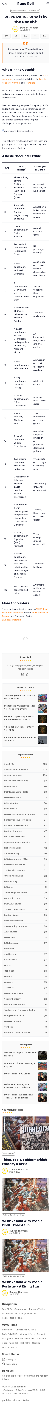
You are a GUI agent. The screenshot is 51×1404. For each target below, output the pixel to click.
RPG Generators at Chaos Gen (30, 1338)
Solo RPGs (7, 1309)
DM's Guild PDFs (10, 1334)
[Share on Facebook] (16, 36)
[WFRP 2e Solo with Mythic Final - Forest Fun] (25, 1194)
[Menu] (47, 3)
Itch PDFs (25, 1342)
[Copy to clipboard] (44, 36)
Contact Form (27, 1334)
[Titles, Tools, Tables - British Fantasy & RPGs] (25, 1133)
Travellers (30, 82)
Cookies (36, 1342)
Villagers (6, 82)
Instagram (7, 1338)
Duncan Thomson (29, 27)
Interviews (7, 1313)
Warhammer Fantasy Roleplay (25, 11)
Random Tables (37, 1309)
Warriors (16, 82)
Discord (41, 1334)
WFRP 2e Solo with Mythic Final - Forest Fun (22, 1223)
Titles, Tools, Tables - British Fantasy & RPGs (24, 1162)
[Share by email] (35, 36)
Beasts (42, 79)
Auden (26, 1400)
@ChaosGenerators (11, 619)
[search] (3, 3)
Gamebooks (20, 1309)
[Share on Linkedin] (25, 36)
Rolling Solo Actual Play (13, 1215)
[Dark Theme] (6, 3)
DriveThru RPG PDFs (26, 1329)
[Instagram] (22, 674)
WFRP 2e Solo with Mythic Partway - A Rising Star (22, 1284)
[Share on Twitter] (6, 36)
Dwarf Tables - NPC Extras (17, 1073)
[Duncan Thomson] (15, 29)
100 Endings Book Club (26, 1313)
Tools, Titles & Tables (13, 1317)
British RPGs (8, 1154)
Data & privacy (10, 1347)
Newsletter (7, 1329)
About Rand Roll (10, 1342)
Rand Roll (21, 1386)
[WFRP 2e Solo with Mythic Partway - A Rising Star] (25, 1255)
